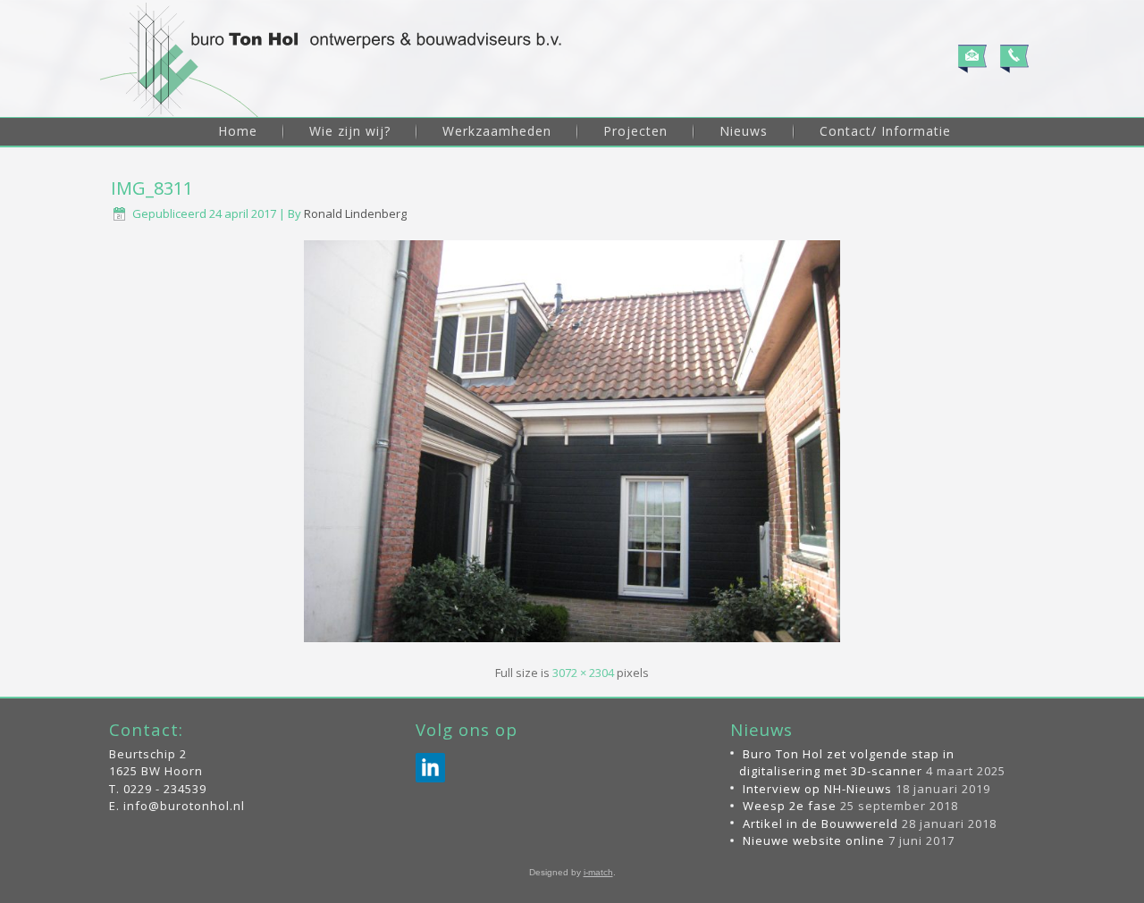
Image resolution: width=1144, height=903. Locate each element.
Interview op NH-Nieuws (817, 789)
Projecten (635, 130)
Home (237, 130)
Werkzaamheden (496, 130)
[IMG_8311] (572, 644)
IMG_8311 (152, 188)
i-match (598, 872)
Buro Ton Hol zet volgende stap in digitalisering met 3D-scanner (847, 763)
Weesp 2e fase (790, 806)
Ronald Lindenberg (355, 213)
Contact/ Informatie (885, 130)
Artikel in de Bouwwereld (820, 823)
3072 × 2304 (583, 673)
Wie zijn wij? (350, 130)
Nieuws (743, 130)
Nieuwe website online (814, 840)
